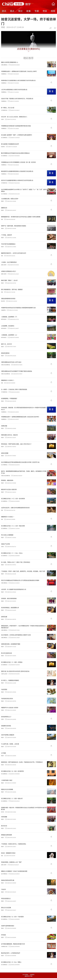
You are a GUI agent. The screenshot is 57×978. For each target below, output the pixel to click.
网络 (3, 27)
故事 (28, 10)
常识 (20, 10)
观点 (12, 10)
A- (55, 28)
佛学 (28, 4)
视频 (53, 10)
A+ (50, 28)
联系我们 (32, 974)
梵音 (45, 10)
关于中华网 (25, 974)
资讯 (4, 10)
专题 (37, 10)
